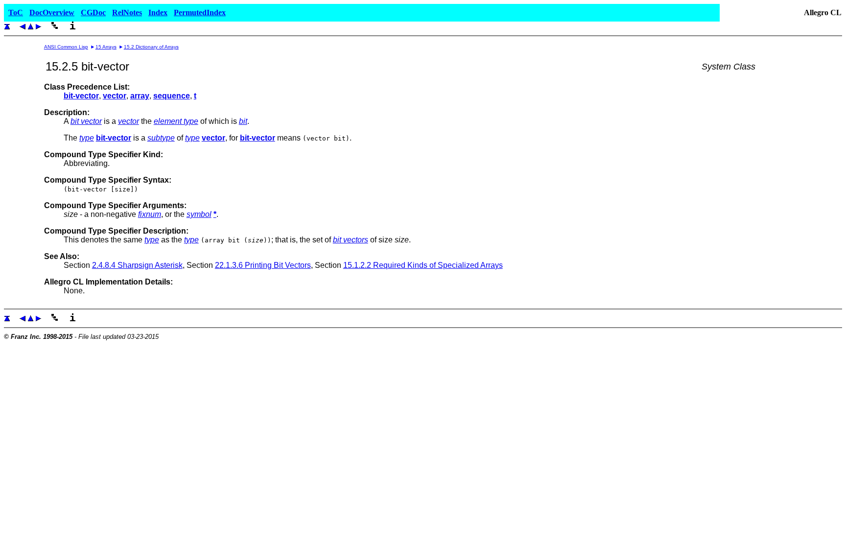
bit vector (86, 121)
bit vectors (350, 240)
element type (176, 121)
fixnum (149, 214)
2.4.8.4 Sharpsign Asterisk (137, 265)
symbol (199, 214)
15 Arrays (106, 46)
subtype (161, 138)
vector (128, 121)
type (86, 138)
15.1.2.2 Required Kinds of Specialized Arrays (423, 265)
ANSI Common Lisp (66, 46)
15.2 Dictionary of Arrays (151, 46)
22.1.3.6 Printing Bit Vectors (263, 265)
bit (243, 121)
